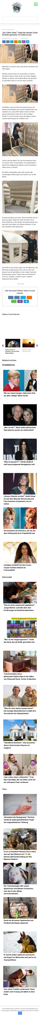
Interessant (24, 38)
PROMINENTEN (8, 365)
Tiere (4, 789)
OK (20, 1013)
